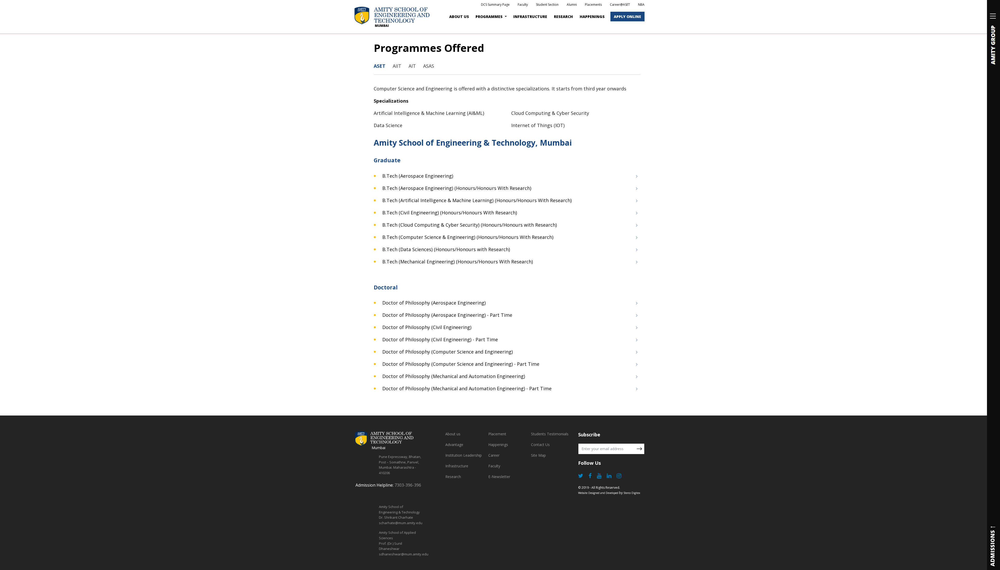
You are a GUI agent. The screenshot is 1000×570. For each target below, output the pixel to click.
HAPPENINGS (592, 16)
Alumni (572, 4)
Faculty (523, 4)
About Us (459, 16)
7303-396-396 (408, 485)
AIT (412, 66)
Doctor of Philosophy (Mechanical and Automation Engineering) (453, 376)
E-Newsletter (499, 476)
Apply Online (627, 16)
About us (452, 433)
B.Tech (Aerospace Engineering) (417, 176)
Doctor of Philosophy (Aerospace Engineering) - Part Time (446, 315)
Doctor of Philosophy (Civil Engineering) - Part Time (439, 339)
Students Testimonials (549, 433)
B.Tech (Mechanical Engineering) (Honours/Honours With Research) (457, 261)
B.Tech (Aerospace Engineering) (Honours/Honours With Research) (456, 188)
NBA (641, 4)
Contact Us (540, 444)
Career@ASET (620, 4)
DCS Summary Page (495, 4)
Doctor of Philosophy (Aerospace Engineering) (433, 303)
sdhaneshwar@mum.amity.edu (403, 554)
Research (563, 16)
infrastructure (530, 16)
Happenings (498, 444)
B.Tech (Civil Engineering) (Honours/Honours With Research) (449, 212)
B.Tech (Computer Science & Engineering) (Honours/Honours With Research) (467, 237)
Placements (593, 4)
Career (493, 455)
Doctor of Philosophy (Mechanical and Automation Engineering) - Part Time (466, 388)
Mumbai (382, 25)
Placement (497, 433)
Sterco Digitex (631, 493)
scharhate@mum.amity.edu (400, 523)
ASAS (428, 66)
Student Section (547, 4)
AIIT (397, 66)
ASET (379, 66)
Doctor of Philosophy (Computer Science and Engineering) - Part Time (460, 364)
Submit (639, 448)
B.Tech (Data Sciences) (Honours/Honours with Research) (445, 249)
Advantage (454, 444)
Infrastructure (456, 465)
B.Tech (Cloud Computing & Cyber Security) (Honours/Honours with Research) (469, 225)
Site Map (538, 455)
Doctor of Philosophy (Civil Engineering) (426, 327)
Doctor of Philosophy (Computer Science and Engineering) (447, 352)
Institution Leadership (463, 455)
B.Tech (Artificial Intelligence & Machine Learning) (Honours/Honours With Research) (476, 200)
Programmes (490, 16)
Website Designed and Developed (598, 493)
